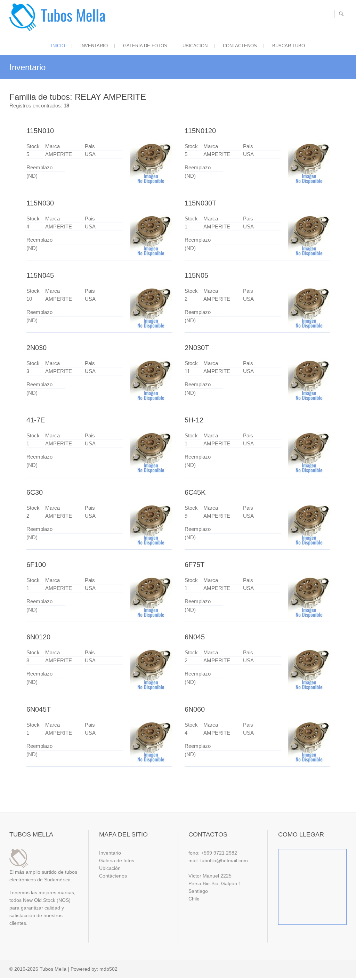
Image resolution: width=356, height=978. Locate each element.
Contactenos (240, 45)
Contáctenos (113, 876)
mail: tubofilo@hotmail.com (218, 860)
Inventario (94, 45)
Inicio (58, 45)
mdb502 (108, 969)
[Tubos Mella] (58, 17)
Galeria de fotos (145, 45)
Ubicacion (195, 45)
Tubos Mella (53, 969)
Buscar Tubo (288, 45)
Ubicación (110, 868)
